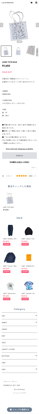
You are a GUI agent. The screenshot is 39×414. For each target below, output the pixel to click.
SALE (4, 369)
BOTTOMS (5, 356)
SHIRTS (4, 323)
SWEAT (4, 329)
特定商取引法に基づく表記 (11, 385)
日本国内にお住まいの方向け (19, 162)
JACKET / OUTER (8, 349)
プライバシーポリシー (10, 381)
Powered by (17, 393)
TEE (3, 316)
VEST (4, 343)
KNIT (3, 336)
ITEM (3, 363)
